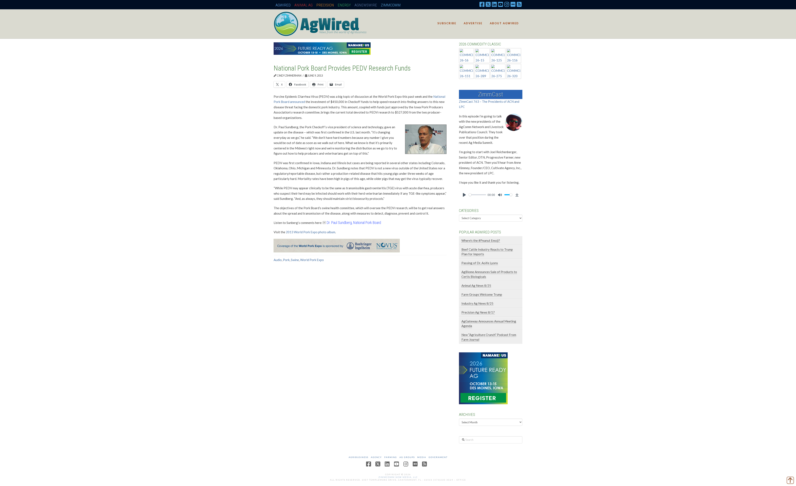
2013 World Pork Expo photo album (310, 232)
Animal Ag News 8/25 (476, 285)
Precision (325, 5)
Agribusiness (358, 457)
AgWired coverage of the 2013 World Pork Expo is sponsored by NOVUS (386, 246)
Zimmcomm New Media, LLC (398, 477)
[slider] (477, 195)
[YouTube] (501, 4)
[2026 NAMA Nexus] (322, 48)
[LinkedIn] (494, 4)
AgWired (283, 5)
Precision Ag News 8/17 (478, 312)
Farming (390, 457)
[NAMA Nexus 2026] (483, 378)
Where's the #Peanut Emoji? (480, 240)
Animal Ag (303, 5)
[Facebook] (482, 4)
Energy (344, 5)
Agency (376, 457)
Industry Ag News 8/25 (477, 303)
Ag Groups (407, 457)
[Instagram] (507, 4)
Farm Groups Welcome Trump (481, 294)
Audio (278, 260)
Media (421, 457)
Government (438, 457)
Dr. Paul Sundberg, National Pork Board (354, 222)
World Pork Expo (312, 260)
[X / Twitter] (488, 4)
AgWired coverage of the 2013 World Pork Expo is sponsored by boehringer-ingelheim (359, 246)
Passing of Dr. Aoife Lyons (479, 263)
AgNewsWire (365, 5)
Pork (286, 260)
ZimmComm (391, 5)
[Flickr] (513, 4)
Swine (295, 260)
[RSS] (519, 4)
